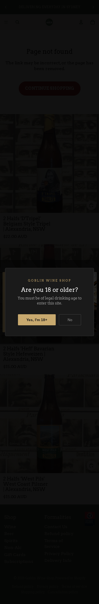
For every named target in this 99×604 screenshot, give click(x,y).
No (70, 320)
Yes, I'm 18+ (36, 320)
